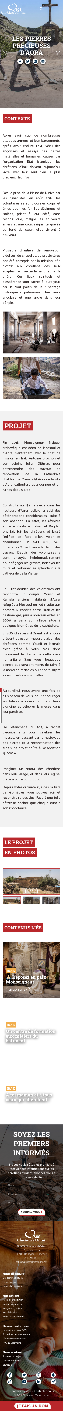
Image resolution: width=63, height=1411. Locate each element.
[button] (60, 9)
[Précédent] (17, 53)
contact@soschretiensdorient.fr (31, 1262)
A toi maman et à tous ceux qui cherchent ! (29, 1097)
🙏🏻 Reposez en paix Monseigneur (26, 979)
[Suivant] (45, 53)
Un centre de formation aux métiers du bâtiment (31, 1036)
